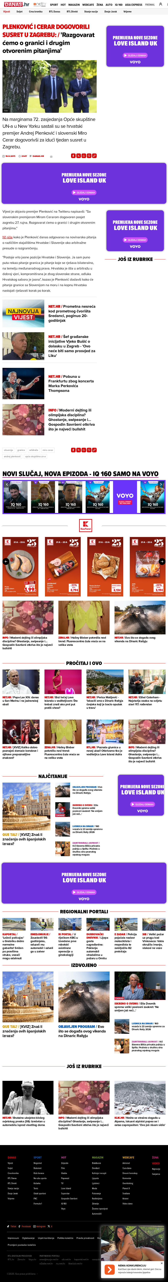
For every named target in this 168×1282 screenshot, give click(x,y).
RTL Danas (54, 11)
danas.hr (38, 156)
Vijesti (6, 11)
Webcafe (88, 5)
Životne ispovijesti (100, 1208)
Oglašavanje (28, 1238)
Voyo (63, 1208)
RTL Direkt (72, 11)
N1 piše (7, 237)
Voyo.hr (32, 1259)
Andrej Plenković (12, 456)
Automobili (97, 1213)
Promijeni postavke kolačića (22, 1245)
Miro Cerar (48, 450)
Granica (21, 450)
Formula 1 (38, 1203)
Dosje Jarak (111, 11)
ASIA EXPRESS (133, 5)
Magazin (74, 5)
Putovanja (96, 1193)
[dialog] (132, 1252)
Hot (63, 5)
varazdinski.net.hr (101, 1259)
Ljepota (95, 1178)
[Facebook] (73, 155)
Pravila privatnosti (85, 1238)
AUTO (109, 5)
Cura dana (127, 1168)
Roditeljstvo (97, 1198)
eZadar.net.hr (46, 1263)
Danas (12, 1157)
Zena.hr (21, 1259)
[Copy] (94, 155)
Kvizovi (125, 1198)
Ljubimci (95, 1183)
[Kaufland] (84, 526)
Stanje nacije (91, 11)
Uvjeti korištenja (46, 1238)
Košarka (37, 1183)
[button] (7, 484)
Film (63, 1168)
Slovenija (8, 450)
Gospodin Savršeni (69, 1198)
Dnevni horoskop (130, 1173)
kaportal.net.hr (81, 1259)
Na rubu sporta (40, 1178)
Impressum (13, 1238)
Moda (94, 1188)
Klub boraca (39, 1173)
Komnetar (127, 1178)
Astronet (126, 1163)
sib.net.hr (66, 1259)
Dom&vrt (96, 1168)
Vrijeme (128, 11)
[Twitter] (78, 155)
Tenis (36, 1188)
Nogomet (38, 1163)
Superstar (65, 1193)
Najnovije (156, 1168)
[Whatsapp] (84, 155)
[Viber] (89, 155)
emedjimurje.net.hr (49, 1259)
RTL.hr (11, 1259)
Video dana (127, 1203)
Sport (54, 5)
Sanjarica (156, 1173)
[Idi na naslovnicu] (40, 7)
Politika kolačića (65, 1238)
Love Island (66, 1188)
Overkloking (128, 1183)
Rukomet (38, 1168)
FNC (35, 1198)
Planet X (126, 1188)
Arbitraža (33, 450)
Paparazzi (65, 1178)
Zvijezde (64, 1163)
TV (62, 1183)
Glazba (64, 1173)
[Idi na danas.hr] (17, 4)
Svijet (19, 11)
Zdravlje (95, 1203)
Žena (100, 5)
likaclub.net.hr (75, 1263)
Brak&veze (96, 1163)
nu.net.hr (60, 1263)
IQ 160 (119, 5)
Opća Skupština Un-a (35, 456)
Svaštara (126, 1193)
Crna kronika (35, 11)
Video (156, 1163)
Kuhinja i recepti (99, 1173)
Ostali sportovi (40, 1193)
